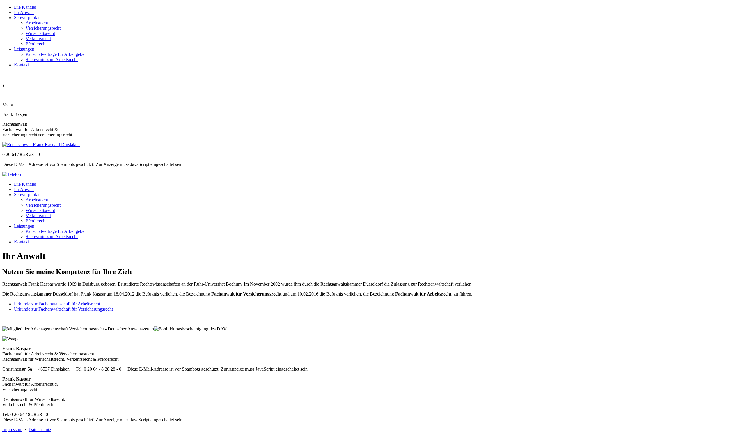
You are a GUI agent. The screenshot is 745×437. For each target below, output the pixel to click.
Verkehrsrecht (38, 38)
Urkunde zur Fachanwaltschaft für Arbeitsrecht (57, 303)
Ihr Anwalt (24, 12)
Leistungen (24, 49)
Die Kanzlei (25, 7)
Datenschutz (40, 429)
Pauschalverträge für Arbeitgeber (56, 54)
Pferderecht (36, 43)
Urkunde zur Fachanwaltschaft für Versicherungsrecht (63, 309)
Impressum (12, 429)
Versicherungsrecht (43, 28)
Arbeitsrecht (37, 22)
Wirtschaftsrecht (40, 33)
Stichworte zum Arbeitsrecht (52, 59)
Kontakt (21, 64)
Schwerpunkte (27, 17)
